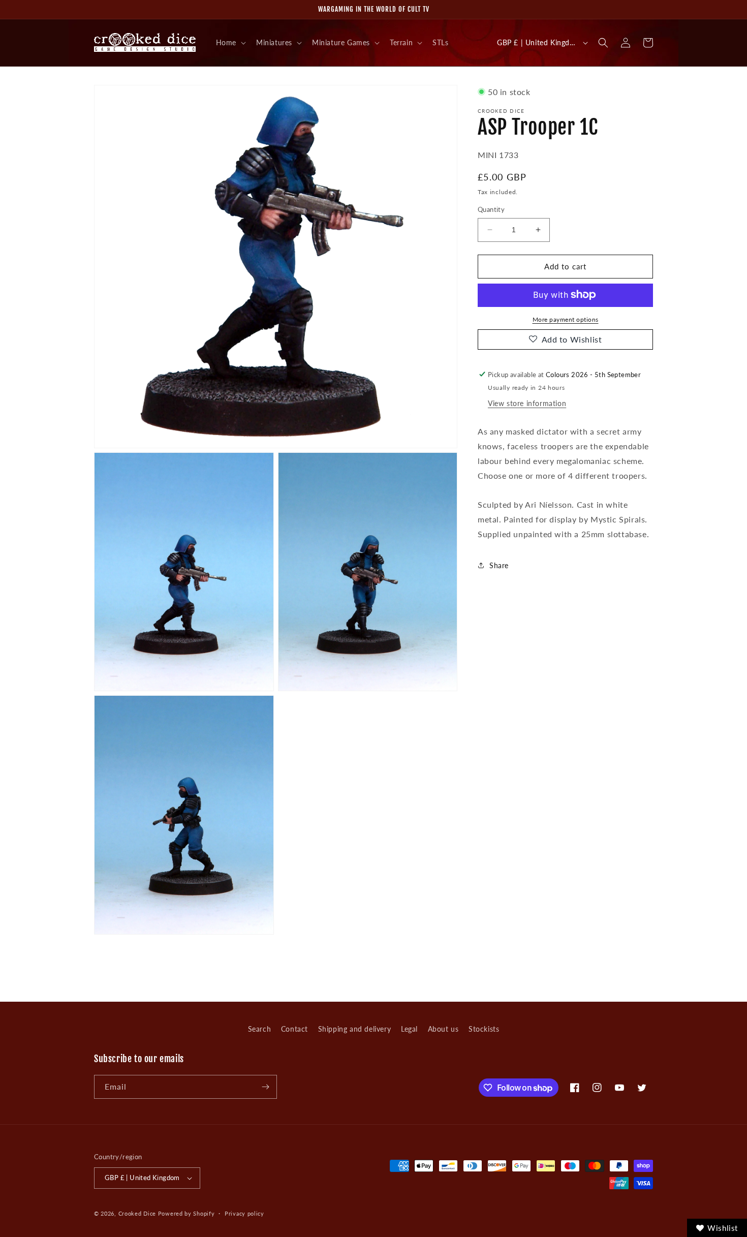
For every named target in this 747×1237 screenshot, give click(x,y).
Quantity (491, 209)
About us (443, 1029)
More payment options (566, 319)
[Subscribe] (265, 1087)
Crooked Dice (137, 1213)
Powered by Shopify (186, 1213)
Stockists (484, 1029)
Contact (294, 1029)
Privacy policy (244, 1213)
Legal (409, 1029)
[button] (230, 42)
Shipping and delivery (354, 1029)
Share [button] (499, 565)
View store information (527, 403)
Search (259, 1029)
